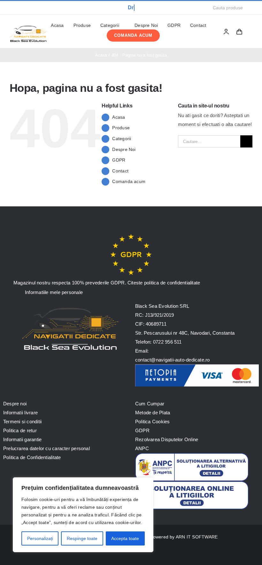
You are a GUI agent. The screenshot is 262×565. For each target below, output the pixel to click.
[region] (83, 514)
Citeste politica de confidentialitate (163, 282)
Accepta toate (125, 538)
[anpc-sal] (192, 455)
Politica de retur (20, 430)
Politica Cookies (152, 421)
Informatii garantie (22, 439)
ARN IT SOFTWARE (197, 536)
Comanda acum (128, 181)
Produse (121, 127)
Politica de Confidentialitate (32, 457)
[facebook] (11, 7)
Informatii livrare (20, 412)
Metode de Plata (152, 412)
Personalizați (40, 538)
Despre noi (15, 403)
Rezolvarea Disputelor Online (166, 439)
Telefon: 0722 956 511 (158, 342)
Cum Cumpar (149, 403)
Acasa (118, 117)
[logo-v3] (28, 25)
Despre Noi (123, 149)
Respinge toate (82, 538)
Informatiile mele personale (53, 292)
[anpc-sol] (192, 483)
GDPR (118, 160)
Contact (120, 170)
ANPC (142, 448)
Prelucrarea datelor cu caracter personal (46, 448)
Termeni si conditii (22, 421)
